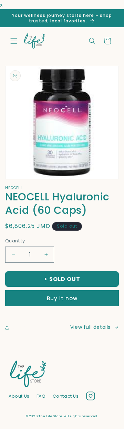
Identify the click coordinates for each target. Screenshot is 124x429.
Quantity (15, 241)
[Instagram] (90, 397)
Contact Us (66, 396)
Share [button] (19, 327)
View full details (90, 327)
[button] (13, 41)
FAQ (41, 396)
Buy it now (62, 298)
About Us (19, 396)
